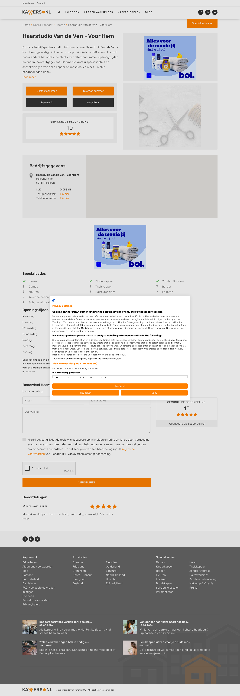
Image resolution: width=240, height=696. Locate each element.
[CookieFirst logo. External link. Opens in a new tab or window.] (53, 300)
